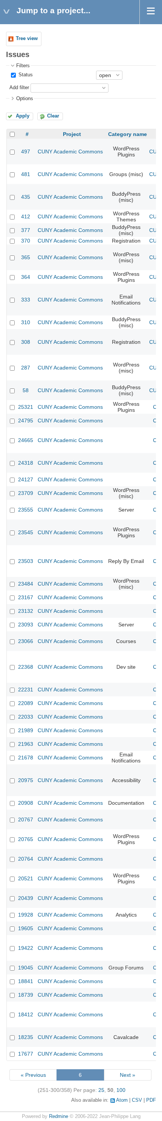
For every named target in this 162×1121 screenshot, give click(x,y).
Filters (23, 65)
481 (25, 174)
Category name (127, 134)
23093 (25, 625)
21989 (25, 730)
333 (25, 300)
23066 (25, 641)
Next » (127, 1075)
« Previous (33, 1075)
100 (120, 1090)
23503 (25, 561)
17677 (25, 1054)
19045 (25, 968)
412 (25, 216)
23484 (25, 584)
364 (25, 277)
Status (25, 74)
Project (72, 134)
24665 (25, 440)
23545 (25, 532)
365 (25, 257)
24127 (25, 479)
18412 (25, 1014)
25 (101, 1090)
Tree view (27, 38)
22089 (25, 703)
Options (24, 98)
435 (25, 197)
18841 (25, 981)
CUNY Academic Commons (70, 151)
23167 (25, 597)
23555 (25, 510)
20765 (25, 839)
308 (25, 342)
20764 (25, 859)
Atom (122, 1100)
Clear (53, 116)
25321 (25, 407)
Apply (22, 116)
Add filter (19, 87)
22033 (25, 717)
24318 (25, 463)
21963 (25, 744)
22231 (25, 690)
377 (25, 230)
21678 (25, 758)
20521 (25, 878)
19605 (25, 928)
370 (25, 241)
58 (26, 390)
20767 (25, 819)
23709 (25, 493)
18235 (25, 1037)
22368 (25, 667)
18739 (25, 995)
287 (25, 368)
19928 (25, 915)
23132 (25, 611)
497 (25, 151)
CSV (137, 1100)
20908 (25, 803)
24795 (25, 420)
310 (25, 322)
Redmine (58, 1116)
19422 (25, 948)
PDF (151, 1100)
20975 (25, 780)
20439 (25, 898)
